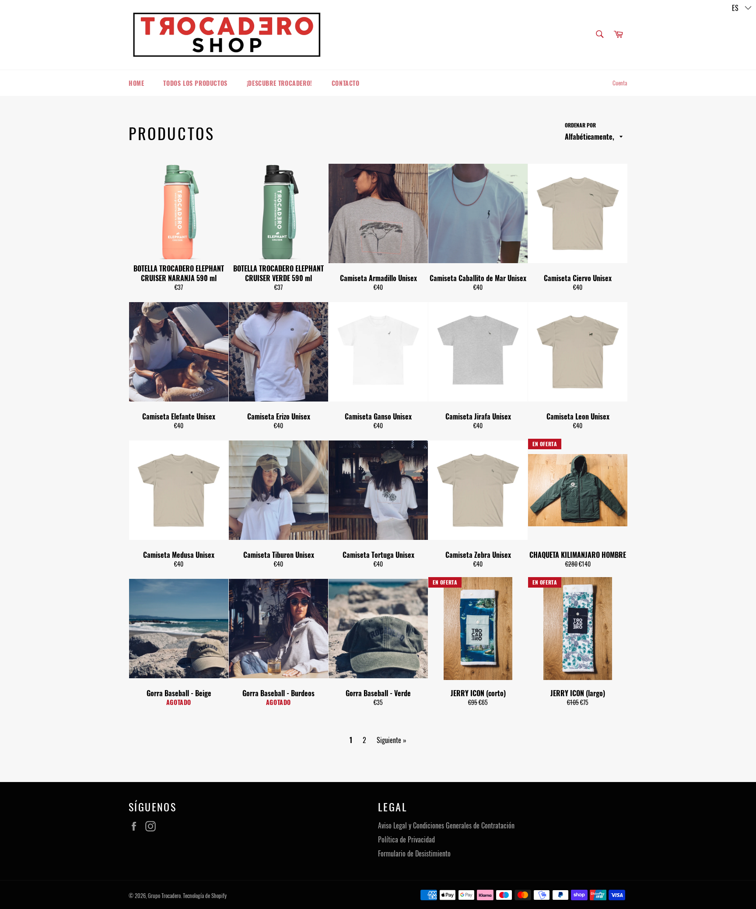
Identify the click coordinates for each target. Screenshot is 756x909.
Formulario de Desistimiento (414, 853)
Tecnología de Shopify (205, 895)
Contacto (346, 83)
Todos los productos (195, 83)
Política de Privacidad (406, 839)
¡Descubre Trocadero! (279, 83)
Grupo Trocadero (164, 895)
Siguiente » (391, 740)
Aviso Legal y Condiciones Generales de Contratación (446, 825)
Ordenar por (580, 125)
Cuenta (619, 82)
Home (136, 83)
